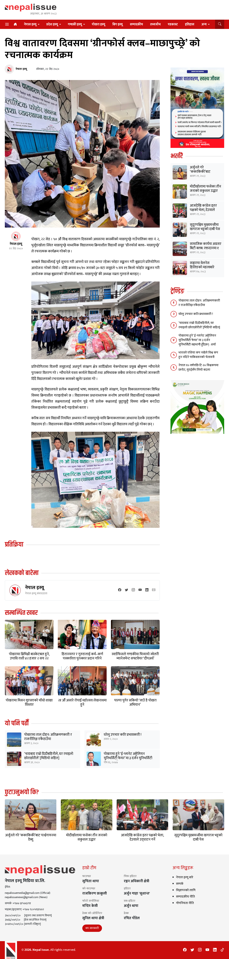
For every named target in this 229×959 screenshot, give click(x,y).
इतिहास (189, 24)
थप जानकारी (92, 928)
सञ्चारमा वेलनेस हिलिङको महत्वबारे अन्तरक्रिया (202, 267)
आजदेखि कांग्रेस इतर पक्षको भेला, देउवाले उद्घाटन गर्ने (203, 210)
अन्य (204, 24)
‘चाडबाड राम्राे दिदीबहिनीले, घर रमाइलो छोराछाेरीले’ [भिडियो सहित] (48, 756)
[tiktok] (222, 950)
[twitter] (126, 590)
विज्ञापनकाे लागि (185, 890)
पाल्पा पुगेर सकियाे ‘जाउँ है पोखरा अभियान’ (135, 702)
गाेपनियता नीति (185, 903)
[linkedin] (146, 590)
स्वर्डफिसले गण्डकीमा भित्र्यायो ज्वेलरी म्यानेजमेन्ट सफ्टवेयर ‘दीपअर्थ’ (135, 656)
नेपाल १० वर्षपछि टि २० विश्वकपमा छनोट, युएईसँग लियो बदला (198, 367)
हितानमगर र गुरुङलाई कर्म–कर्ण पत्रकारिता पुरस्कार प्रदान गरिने (82, 656)
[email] (153, 590)
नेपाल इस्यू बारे (184, 877)
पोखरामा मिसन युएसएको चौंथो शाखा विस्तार (29, 702)
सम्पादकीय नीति (185, 896)
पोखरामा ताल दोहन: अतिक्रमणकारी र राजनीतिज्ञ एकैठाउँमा (48, 737)
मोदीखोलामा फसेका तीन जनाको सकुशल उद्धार (205, 188)
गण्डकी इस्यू (75, 24)
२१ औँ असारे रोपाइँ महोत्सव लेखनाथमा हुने (82, 702)
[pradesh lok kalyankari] (197, 107)
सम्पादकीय (136, 24)
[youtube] (140, 590)
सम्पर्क (179, 883)
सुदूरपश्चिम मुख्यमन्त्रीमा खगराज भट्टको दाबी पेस (205, 227)
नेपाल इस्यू (30, 24)
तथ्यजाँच (155, 24)
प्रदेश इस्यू (52, 24)
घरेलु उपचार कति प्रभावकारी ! (122, 735)
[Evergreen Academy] (197, 407)
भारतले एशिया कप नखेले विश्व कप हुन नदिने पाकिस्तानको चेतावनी (198, 355)
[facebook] (119, 590)
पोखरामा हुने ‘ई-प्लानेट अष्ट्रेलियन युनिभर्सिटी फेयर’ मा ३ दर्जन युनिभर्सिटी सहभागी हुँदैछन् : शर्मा (128, 758)
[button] (219, 24)
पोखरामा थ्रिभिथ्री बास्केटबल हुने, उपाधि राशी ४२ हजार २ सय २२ (29, 656)
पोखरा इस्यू (98, 24)
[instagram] (133, 590)
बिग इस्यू (117, 24)
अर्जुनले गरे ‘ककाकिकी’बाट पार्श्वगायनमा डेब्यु (200, 171)
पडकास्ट (173, 24)
